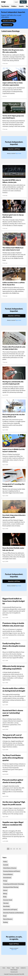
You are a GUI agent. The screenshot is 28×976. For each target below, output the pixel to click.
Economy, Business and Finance (11, 871)
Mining (5, 893)
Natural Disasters (7, 919)
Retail (4, 916)
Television (5, 903)
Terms (4, 967)
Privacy (8, 967)
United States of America (9, 868)
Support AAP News (14, 944)
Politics (13, 6)
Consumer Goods (7, 900)
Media (4, 897)
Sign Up (23, 2)
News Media (6, 906)
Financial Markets (8, 874)
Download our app (7, 24)
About (17, 967)
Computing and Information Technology (13, 884)
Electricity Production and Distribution (13, 912)
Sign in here (18, 153)
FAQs (13, 967)
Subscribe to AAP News (9, 21)
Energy (5, 881)
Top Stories (5, 6)
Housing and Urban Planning (10, 887)
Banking (5, 922)
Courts (21, 6)
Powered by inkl (14, 971)
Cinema (5, 890)
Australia (5, 865)
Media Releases (14, 969)
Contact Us (23, 967)
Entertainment (7, 877)
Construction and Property (10, 909)
